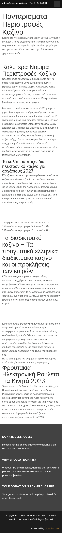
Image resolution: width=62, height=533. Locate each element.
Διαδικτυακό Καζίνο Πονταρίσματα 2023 (22, 216)
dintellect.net (52, 528)
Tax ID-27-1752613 (38, 3)
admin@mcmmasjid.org (14, 3)
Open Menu (57, 4)
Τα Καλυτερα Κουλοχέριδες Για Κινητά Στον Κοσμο (27, 59)
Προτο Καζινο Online (13, 309)
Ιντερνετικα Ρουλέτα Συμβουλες (18, 212)
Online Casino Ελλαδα (14, 208)
